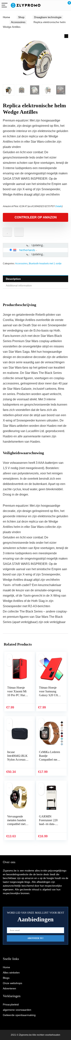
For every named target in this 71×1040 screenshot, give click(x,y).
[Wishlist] (59, 5)
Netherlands (27, 250)
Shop (21, 17)
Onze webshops (12, 983)
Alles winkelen (11, 972)
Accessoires (18, 22)
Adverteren (9, 988)
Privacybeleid (11, 1004)
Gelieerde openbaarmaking (19, 1015)
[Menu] (4, 5)
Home (6, 17)
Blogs (6, 977)
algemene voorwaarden (17, 1009)
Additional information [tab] (19, 285)
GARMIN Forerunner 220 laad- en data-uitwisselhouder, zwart (48, 824)
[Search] (51, 5)
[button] (66, 36)
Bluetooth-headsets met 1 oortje (45, 263)
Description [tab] (13, 278)
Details (58, 206)
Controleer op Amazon (36, 217)
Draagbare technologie (48, 17)
